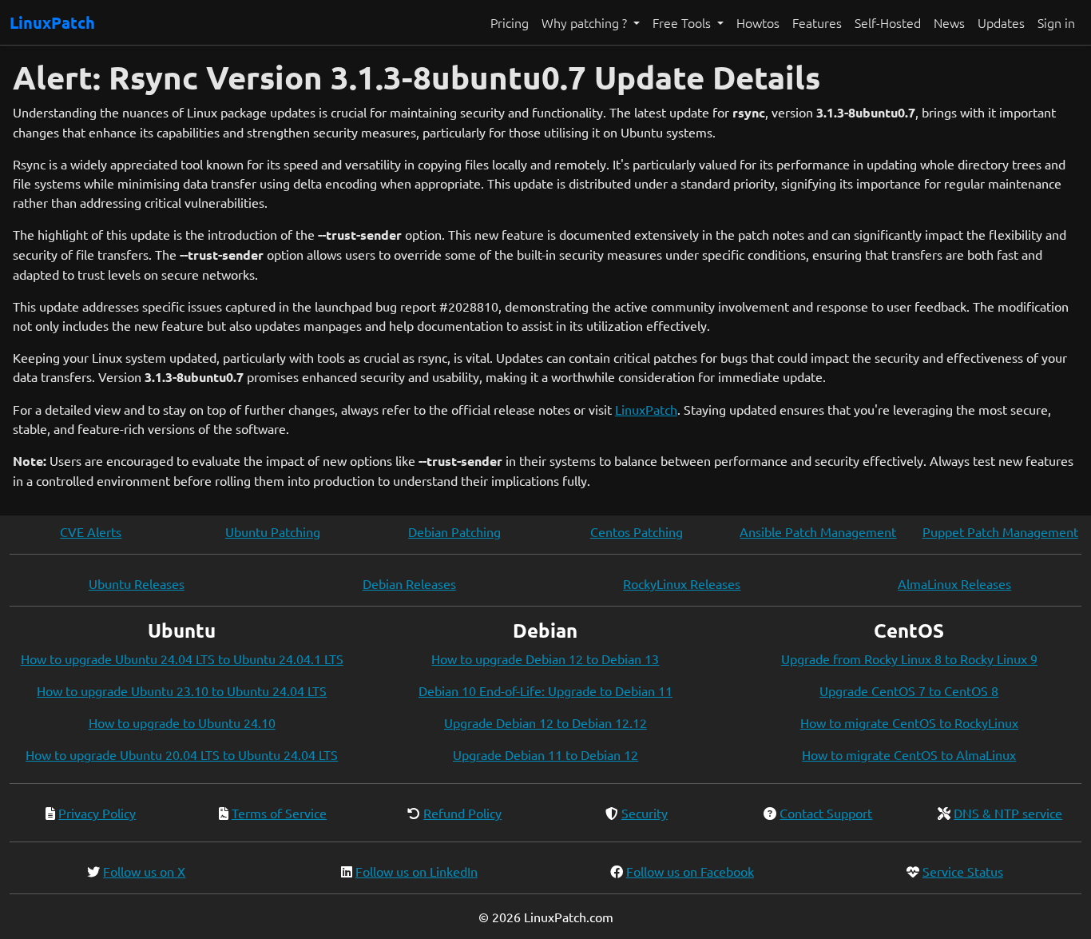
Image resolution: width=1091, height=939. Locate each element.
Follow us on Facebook (690, 871)
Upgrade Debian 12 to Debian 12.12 (545, 722)
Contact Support (826, 813)
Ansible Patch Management (818, 531)
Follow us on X (144, 871)
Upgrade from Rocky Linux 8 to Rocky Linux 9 (909, 658)
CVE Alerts (90, 531)
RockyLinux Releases (681, 583)
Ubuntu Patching (272, 531)
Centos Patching (636, 531)
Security (644, 813)
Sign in (1056, 22)
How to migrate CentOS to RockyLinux (909, 722)
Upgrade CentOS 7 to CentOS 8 (908, 690)
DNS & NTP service (1008, 813)
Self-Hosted (888, 22)
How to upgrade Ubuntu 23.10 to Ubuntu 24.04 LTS (182, 690)
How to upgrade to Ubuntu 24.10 (182, 722)
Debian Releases (409, 583)
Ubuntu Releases (136, 583)
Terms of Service (279, 813)
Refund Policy (462, 813)
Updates (1001, 22)
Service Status (962, 871)
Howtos (758, 22)
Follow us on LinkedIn (416, 871)
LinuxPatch (52, 22)
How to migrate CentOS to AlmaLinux (909, 754)
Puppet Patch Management (1000, 531)
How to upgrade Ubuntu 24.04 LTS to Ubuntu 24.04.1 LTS (182, 658)
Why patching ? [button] (586, 22)
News (949, 22)
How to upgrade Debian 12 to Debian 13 (545, 658)
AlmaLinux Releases (954, 583)
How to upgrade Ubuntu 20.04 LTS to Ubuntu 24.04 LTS (182, 754)
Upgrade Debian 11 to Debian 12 (545, 754)
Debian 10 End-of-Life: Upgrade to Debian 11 (545, 690)
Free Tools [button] (683, 22)
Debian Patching (454, 531)
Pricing (509, 22)
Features (817, 22)
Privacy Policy (97, 813)
